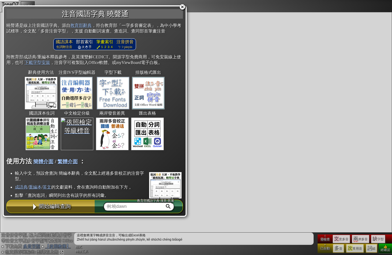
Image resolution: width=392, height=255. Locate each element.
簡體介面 (43, 161)
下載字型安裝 (37, 62)
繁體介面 (68, 161)
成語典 (21, 187)
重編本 (35, 187)
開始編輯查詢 (55, 206)
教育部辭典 (81, 25)
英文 (47, 187)
